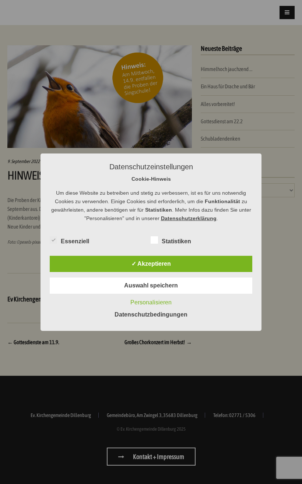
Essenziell (75, 241)
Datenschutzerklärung (189, 218)
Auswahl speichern (151, 285)
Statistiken (176, 241)
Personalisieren (151, 302)
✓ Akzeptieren (151, 264)
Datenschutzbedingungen (151, 314)
